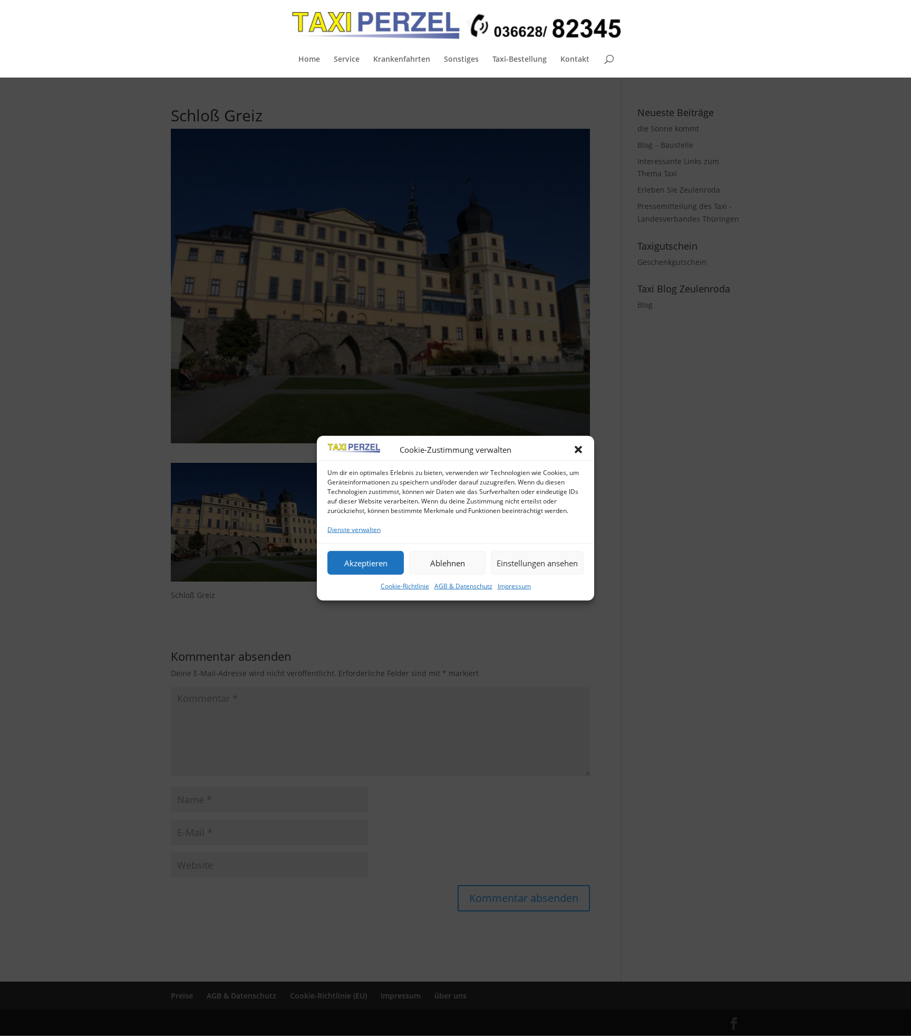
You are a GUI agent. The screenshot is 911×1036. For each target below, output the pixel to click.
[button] (578, 449)
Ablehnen (447, 562)
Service (347, 59)
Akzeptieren (365, 562)
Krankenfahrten (401, 59)
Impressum (514, 586)
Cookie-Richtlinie (405, 586)
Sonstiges (461, 59)
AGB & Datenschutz (463, 586)
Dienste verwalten (354, 529)
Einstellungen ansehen (537, 562)
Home (309, 59)
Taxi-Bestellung (519, 59)
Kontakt (574, 59)
